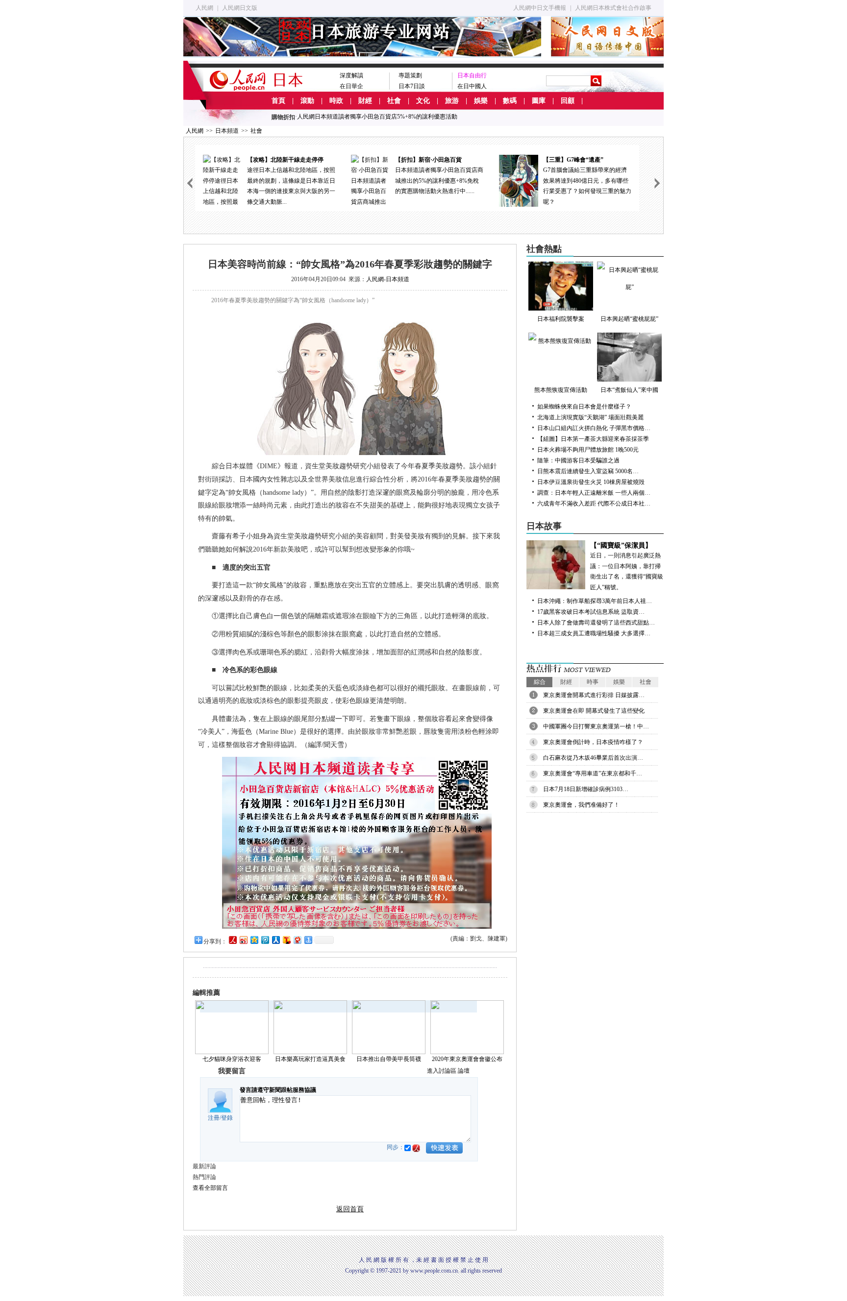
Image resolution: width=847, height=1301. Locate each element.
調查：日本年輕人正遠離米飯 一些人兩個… (593, 492)
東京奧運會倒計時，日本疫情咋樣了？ (593, 742)
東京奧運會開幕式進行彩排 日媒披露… (594, 695)
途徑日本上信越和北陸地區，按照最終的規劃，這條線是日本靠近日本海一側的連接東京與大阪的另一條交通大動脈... (291, 180)
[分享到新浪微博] (243, 940)
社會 (394, 100)
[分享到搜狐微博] (286, 940)
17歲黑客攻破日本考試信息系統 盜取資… (591, 611)
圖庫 (539, 100)
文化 (423, 100)
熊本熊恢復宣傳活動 (560, 389)
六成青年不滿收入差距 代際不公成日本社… (593, 503)
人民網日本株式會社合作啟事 (613, 7)
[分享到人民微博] (232, 940)
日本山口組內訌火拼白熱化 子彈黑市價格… (593, 428)
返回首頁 (350, 1209)
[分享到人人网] (275, 940)
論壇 (464, 1070)
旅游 (452, 100)
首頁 (278, 100)
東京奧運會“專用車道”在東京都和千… (592, 773)
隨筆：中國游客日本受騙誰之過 (578, 460)
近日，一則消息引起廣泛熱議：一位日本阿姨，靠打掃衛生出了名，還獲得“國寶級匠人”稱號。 (626, 566)
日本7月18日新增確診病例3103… (585, 789)
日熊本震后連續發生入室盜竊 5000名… (588, 471)
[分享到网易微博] (297, 940)
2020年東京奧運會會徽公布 (467, 1059)
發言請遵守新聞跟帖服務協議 (278, 1089)
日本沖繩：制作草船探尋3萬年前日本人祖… (594, 601)
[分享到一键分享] (307, 940)
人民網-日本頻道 (387, 279)
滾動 (307, 100)
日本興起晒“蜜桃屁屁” (629, 318)
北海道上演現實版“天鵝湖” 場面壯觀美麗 (590, 417)
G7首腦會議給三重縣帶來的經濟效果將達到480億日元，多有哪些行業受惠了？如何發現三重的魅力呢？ (587, 180)
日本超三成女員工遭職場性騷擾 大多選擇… (593, 633)
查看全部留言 (210, 1187)
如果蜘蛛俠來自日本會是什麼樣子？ (584, 406)
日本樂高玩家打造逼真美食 (310, 1059)
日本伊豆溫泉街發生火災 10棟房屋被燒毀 (591, 482)
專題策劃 (410, 75)
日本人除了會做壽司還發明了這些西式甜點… (596, 622)
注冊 (214, 1117)
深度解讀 (351, 75)
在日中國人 (472, 86)
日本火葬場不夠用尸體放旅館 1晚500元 (588, 449)
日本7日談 (412, 86)
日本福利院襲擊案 (560, 318)
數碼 (510, 100)
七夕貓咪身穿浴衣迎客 (231, 1059)
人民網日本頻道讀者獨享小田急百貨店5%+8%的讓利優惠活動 (377, 116)
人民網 (204, 7)
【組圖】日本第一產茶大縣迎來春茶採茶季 (593, 438)
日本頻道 (227, 130)
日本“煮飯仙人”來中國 (629, 389)
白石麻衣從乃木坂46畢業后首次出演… (593, 757)
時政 (336, 100)
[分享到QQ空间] (254, 940)
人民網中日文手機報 (539, 7)
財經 (365, 100)
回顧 (567, 100)
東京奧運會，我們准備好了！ (581, 804)
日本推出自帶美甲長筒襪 (388, 1059)
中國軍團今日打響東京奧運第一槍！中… (596, 726)
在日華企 (351, 86)
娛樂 (481, 100)
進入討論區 (441, 1070)
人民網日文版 (239, 7)
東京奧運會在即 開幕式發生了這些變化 (594, 710)
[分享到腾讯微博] (264, 940)
